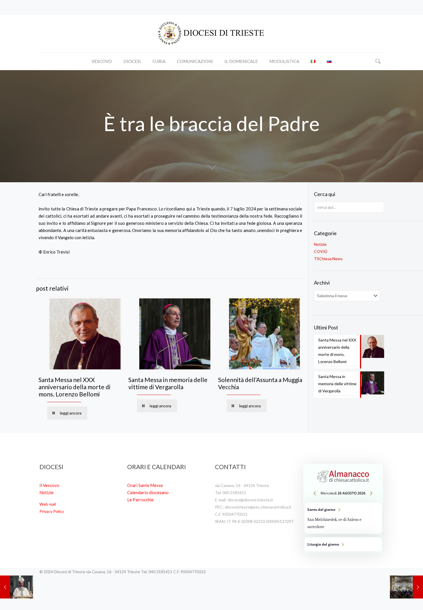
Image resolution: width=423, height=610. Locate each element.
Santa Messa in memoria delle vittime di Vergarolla (167, 383)
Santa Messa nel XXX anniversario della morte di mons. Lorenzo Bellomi (74, 387)
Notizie (320, 244)
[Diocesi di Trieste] (211, 33)
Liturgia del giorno (343, 544)
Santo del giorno (343, 518)
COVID (320, 251)
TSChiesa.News (328, 258)
